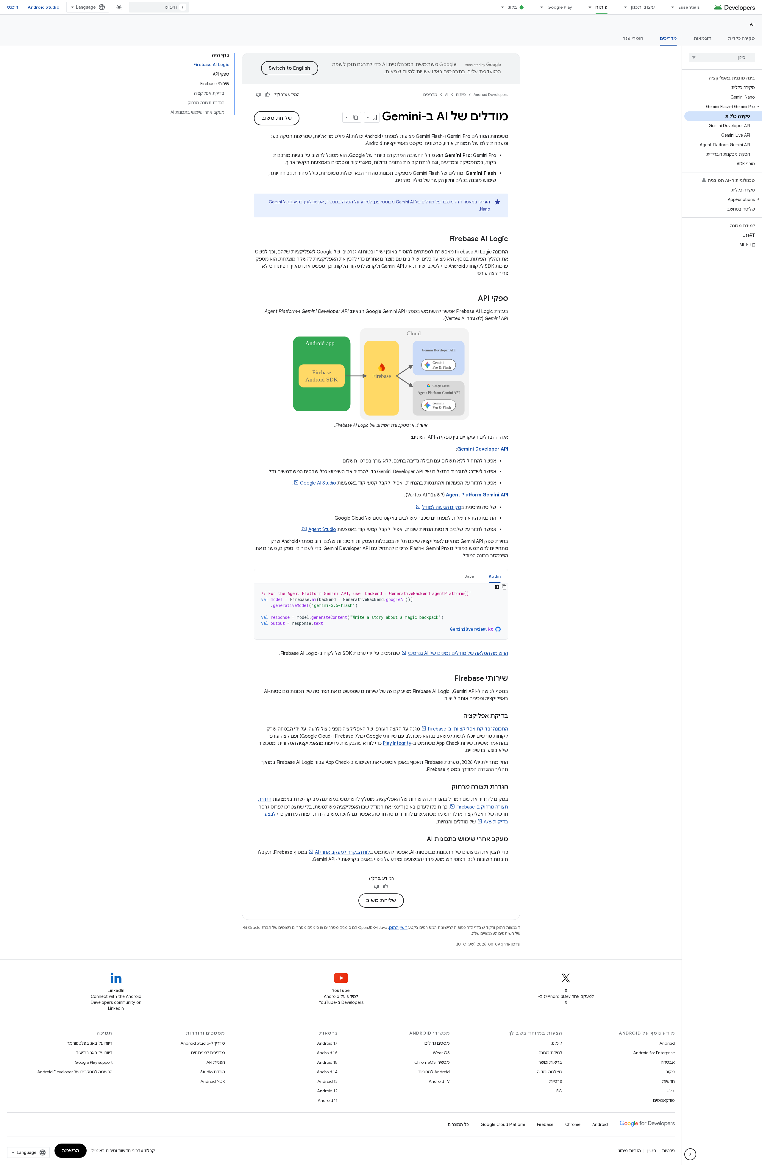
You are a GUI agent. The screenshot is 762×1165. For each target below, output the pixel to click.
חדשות (668, 1081)
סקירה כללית (741, 38)
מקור (670, 1071)
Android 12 (327, 1091)
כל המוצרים (458, 1124)
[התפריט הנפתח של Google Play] (539, 7)
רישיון (651, 1150)
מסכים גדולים (437, 1043)
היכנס (12, 7)
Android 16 (327, 1052)
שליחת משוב (277, 118)
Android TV (439, 1081)
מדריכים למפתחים (208, 1052)
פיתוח (601, 7)
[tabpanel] (381, 611)
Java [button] (469, 576)
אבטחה (668, 1062)
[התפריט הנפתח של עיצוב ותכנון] (623, 7)
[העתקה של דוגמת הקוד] (504, 587)
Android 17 (327, 1043)
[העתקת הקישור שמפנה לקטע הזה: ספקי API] (472, 299)
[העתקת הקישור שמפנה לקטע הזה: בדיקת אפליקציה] (457, 716)
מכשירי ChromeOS (432, 1062)
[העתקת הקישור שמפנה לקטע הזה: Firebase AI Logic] (443, 239)
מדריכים (668, 38)
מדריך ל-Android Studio (202, 1043)
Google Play (559, 7)
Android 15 (327, 1062)
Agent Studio (322, 529)
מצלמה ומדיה (549, 1071)
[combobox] (159, 7)
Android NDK (212, 1081)
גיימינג (556, 1043)
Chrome (572, 1124)
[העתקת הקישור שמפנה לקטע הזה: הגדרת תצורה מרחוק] (446, 787)
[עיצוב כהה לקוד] (497, 587)
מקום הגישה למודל (441, 507)
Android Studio (43, 7)
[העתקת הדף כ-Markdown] (355, 117)
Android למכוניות (434, 1071)
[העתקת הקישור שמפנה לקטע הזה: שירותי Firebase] (449, 679)
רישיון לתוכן (398, 927)
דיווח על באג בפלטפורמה (90, 1043)
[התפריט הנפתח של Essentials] (670, 7)
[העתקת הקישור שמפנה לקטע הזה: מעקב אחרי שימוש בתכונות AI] (421, 839)
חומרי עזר (633, 38)
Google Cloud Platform (503, 1124)
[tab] (495, 576)
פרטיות (555, 1081)
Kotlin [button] (495, 576)
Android (667, 1043)
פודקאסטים (664, 1100)
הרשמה (70, 1151)
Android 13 (327, 1081)
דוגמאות (702, 38)
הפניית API (215, 1062)
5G (559, 1091)
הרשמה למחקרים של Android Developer (75, 1071)
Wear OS (441, 1052)
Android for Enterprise (654, 1052)
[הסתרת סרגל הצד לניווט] (690, 1154)
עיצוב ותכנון (643, 7)
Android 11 (328, 1100)
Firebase (545, 1124)
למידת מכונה (550, 1052)
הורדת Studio (212, 1071)
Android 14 (327, 1071)
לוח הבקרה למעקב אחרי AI (342, 852)
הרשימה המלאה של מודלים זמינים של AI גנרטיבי (458, 653)
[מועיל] (267, 94)
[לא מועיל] (258, 94)
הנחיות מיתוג (629, 1150)
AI (752, 24)
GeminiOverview (471, 629)
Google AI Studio (318, 483)
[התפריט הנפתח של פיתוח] (587, 7)
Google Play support (94, 1062)
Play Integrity (397, 743)
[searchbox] (722, 57)
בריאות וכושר (550, 1062)
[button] (723, 106)
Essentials (689, 7)
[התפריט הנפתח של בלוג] (500, 7)
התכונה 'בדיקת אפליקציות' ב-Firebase (468, 729)
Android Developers (491, 94)
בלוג (512, 7)
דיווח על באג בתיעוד (94, 1052)
